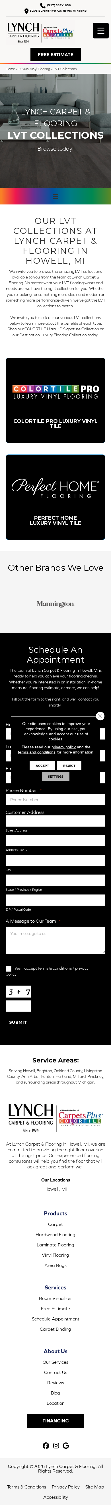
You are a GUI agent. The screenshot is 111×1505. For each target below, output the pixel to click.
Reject (69, 765)
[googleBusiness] (66, 1445)
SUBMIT (18, 1022)
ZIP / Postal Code (18, 909)
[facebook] (46, 1445)
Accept (42, 765)
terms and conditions (37, 752)
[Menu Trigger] (101, 30)
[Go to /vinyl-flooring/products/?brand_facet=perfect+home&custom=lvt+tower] (55, 497)
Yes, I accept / (47, 971)
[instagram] (56, 1445)
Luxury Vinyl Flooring (34, 69)
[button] (55, 54)
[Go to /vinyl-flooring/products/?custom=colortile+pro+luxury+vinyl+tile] (55, 400)
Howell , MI (55, 1188)
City (8, 870)
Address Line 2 (16, 850)
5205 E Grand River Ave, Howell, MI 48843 (58, 10)
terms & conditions (55, 968)
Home (10, 69)
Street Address (16, 830)
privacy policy (64, 746)
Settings (55, 776)
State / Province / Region (24, 889)
